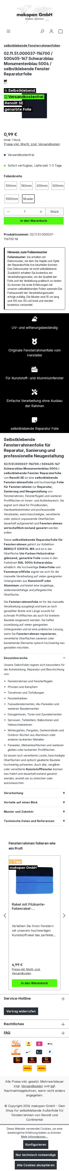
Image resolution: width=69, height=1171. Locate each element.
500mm (58, 186)
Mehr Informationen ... (34, 1136)
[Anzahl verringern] (8, 211)
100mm (11, 186)
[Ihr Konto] (51, 31)
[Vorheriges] (5, 915)
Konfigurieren (35, 1144)
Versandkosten (32, 1086)
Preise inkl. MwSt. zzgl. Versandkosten (32, 144)
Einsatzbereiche (16, 658)
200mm (42, 186)
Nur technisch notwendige (36, 1155)
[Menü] (8, 31)
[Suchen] (42, 31)
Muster (28, 199)
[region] (34, 105)
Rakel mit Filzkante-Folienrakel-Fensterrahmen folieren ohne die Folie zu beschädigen (32, 906)
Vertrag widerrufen (21, 1011)
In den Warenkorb (33, 221)
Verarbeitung (13, 793)
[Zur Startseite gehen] (34, 14)
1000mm (12, 199)
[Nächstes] (64, 915)
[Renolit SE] (34, 82)
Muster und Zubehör (19, 811)
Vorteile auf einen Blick (21, 802)
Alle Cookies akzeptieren (36, 1165)
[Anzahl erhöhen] (41, 211)
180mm (26, 186)
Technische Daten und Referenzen (29, 821)
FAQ (7, 1033)
